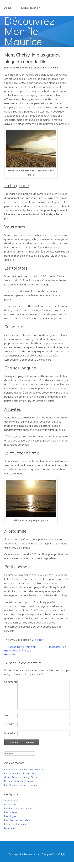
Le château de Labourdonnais (20, 773)
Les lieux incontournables (18, 808)
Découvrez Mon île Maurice (29, 31)
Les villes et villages (15, 824)
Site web (9, 732)
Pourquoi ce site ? (29, 7)
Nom (8, 715)
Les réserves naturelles (17, 820)
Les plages (38, 639)
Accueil (8, 7)
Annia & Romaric (49, 67)
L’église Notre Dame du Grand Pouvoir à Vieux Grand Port (20, 650)
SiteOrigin (60, 854)
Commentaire (10, 683)
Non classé (10, 827)
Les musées (10, 812)
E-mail (9, 724)
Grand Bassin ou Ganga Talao (20, 777)
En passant (10, 804)
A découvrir (10, 800)
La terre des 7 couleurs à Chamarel (23, 769)
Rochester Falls (59, 646)
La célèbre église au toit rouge (21, 784)
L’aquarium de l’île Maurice (18, 781)
